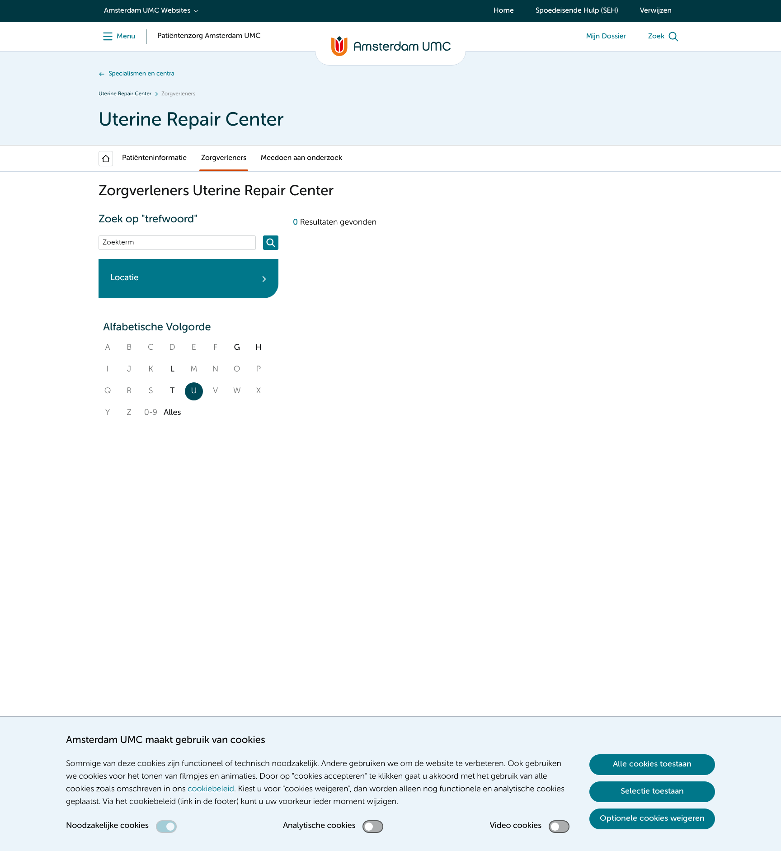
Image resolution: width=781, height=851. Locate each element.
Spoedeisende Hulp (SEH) (577, 10)
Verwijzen (656, 10)
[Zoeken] (270, 242)
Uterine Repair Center (125, 94)
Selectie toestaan (652, 791)
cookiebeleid (211, 789)
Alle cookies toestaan (652, 764)
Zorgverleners (223, 158)
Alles (172, 413)
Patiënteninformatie (154, 158)
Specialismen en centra (141, 74)
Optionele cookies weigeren (652, 818)
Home (504, 10)
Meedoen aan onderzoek (301, 158)
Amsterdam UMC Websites (147, 10)
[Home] (106, 158)
